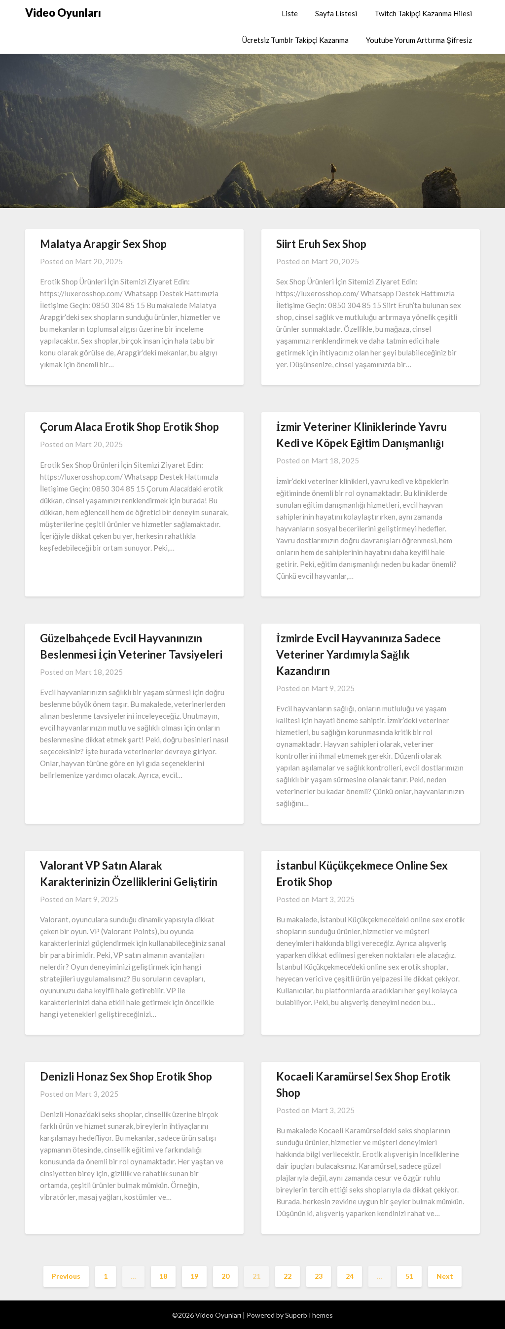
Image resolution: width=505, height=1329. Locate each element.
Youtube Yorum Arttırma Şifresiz (419, 39)
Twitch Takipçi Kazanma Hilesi (423, 13)
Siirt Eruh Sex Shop (321, 243)
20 (225, 1276)
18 (163, 1276)
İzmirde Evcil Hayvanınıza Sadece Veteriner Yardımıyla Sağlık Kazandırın (358, 654)
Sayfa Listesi (336, 13)
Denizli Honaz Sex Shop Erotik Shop (126, 1076)
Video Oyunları (63, 12)
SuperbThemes (309, 1315)
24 (350, 1276)
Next (444, 1276)
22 (287, 1276)
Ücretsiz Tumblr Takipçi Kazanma (295, 39)
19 (194, 1276)
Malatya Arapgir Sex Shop (103, 243)
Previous (66, 1276)
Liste (290, 13)
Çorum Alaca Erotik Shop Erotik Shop (129, 426)
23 (319, 1276)
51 (409, 1276)
